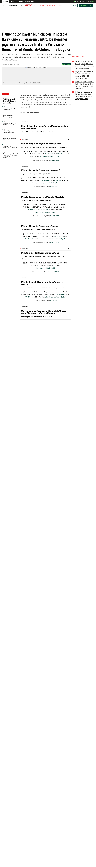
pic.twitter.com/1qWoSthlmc (50, 156)
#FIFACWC (61, 154)
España (21, 1)
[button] (69, 122)
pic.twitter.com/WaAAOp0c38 (56, 297)
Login (74, 5)
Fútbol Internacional (41, 5)
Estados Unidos (29, 1)
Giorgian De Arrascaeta (47, 95)
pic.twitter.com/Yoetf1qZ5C (55, 239)
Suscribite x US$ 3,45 (86, 5)
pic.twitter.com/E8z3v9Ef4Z (45, 268)
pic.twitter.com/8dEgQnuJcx (48, 183)
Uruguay (5, 1)
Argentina (13, 1)
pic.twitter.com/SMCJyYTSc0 (45, 212)
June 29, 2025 (54, 160)
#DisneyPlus (49, 154)
